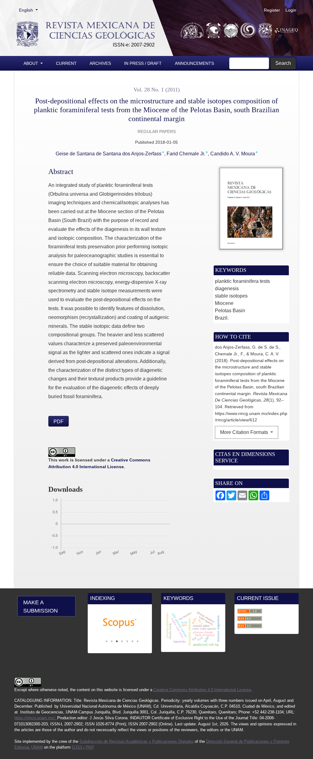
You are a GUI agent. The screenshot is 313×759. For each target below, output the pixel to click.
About (31, 63)
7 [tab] (137, 641)
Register (272, 10)
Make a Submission (40, 606)
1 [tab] (106, 641)
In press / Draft (143, 63)
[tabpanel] (120, 623)
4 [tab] (122, 641)
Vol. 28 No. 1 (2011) (157, 90)
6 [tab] (132, 641)
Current (66, 63)
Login (290, 10)
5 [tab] (127, 641)
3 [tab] (117, 641)
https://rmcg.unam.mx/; (35, 718)
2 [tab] (112, 641)
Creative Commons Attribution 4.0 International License (202, 689)
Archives (100, 63)
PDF (58, 421)
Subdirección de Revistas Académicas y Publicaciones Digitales (136, 741)
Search (283, 63)
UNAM (37, 747)
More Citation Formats (244, 432)
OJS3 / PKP (82, 747)
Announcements (194, 63)
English (30, 10)
